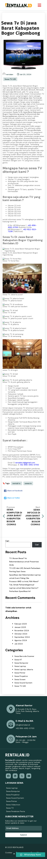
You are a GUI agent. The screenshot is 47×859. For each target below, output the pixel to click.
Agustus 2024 (20, 640)
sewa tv (28, 483)
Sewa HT (18, 659)
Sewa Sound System (23, 683)
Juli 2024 (18, 644)
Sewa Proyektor (21, 676)
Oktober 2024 (20, 634)
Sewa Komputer (21, 663)
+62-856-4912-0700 (29, 465)
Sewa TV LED (10, 79)
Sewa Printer (19, 673)
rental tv (16, 483)
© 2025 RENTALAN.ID (14, 847)
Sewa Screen (19, 679)
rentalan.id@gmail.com (25, 462)
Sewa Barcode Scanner (24, 656)
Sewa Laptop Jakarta (23, 669)
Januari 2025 (20, 627)
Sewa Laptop (20, 666)
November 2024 (21, 630)
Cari (7, 541)
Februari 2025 (20, 624)
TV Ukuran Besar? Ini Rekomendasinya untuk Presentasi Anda (24, 561)
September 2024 (22, 637)
